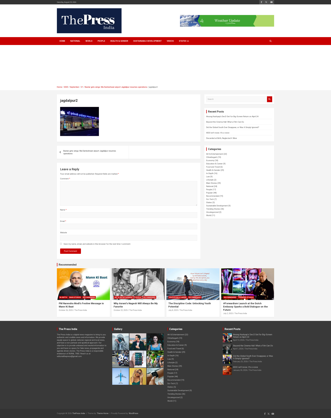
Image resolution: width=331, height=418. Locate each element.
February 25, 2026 (240, 361)
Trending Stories (213, 209)
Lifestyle (209, 180)
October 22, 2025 (121, 310)
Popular (209, 193)
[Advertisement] (165, 66)
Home (62, 41)
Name (63, 210)
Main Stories (211, 183)
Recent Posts (232, 329)
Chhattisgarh (211, 157)
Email (63, 221)
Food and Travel (213, 167)
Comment (65, 179)
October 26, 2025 (66, 310)
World (88, 41)
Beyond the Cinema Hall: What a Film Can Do (225, 122)
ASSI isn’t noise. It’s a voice (217, 133)
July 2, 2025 (228, 313)
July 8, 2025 (173, 310)
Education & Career (214, 164)
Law (208, 176)
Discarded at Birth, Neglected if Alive (221, 138)
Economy (210, 160)
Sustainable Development (147, 41)
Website (63, 232)
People (101, 41)
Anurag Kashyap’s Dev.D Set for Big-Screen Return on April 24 (232, 116)
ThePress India (78, 413)
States (209, 202)
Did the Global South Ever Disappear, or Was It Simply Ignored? (232, 127)
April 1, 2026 (238, 349)
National (75, 41)
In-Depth (209, 173)
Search (269, 99)
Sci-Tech (210, 199)
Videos (170, 41)
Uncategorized (212, 212)
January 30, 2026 (240, 370)
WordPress (133, 413)
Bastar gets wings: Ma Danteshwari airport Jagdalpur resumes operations (89, 152)
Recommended (212, 196)
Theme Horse (102, 413)
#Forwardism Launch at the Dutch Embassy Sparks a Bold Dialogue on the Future (245, 306)
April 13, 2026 (238, 340)
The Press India (80, 310)
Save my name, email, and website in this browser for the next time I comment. (97, 244)
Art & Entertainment (214, 154)
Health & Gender (119, 41)
